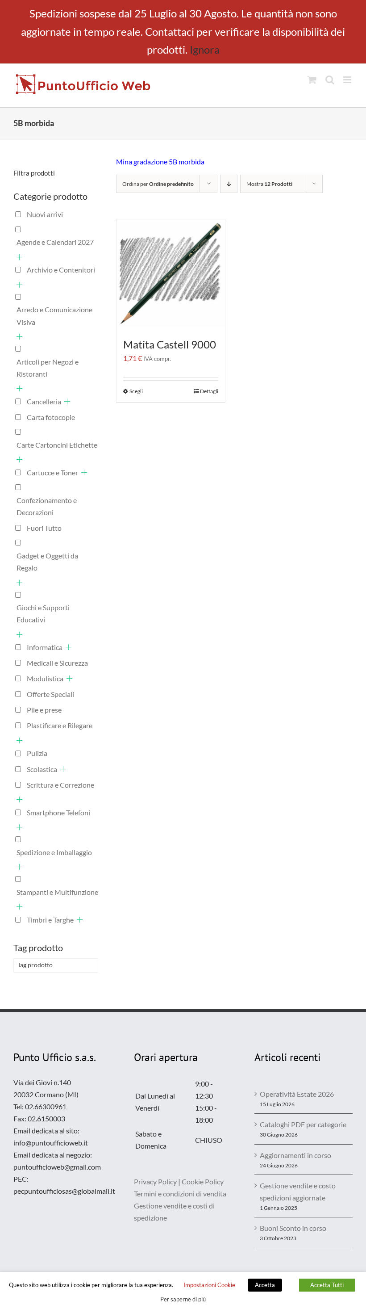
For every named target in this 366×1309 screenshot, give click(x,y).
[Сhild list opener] (19, 257)
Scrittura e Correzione (60, 784)
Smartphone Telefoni (58, 812)
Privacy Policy (155, 1181)
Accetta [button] (265, 1284)
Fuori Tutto (44, 528)
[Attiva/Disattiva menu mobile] (348, 79)
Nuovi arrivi (45, 214)
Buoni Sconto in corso (293, 1228)
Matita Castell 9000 (169, 344)
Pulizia (37, 753)
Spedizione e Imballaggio (54, 852)
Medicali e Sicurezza (57, 663)
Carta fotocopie (51, 417)
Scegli (136, 391)
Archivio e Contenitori (61, 269)
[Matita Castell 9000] (170, 273)
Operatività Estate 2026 (297, 1094)
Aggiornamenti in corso (295, 1155)
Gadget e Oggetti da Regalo (47, 561)
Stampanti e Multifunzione (57, 892)
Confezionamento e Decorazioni (47, 506)
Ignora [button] (205, 49)
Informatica (44, 647)
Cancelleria (44, 401)
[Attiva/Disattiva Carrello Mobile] (312, 79)
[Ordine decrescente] (228, 184)
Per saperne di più (183, 1299)
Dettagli (209, 391)
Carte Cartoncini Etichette (57, 445)
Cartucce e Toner (52, 472)
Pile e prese (44, 709)
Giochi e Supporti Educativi (43, 613)
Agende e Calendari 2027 (55, 242)
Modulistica (45, 678)
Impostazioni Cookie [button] (209, 1284)
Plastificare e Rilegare (59, 725)
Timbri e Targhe (50, 919)
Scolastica (42, 769)
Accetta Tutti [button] (327, 1284)
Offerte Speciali (50, 694)
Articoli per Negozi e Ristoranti (48, 367)
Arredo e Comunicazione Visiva (54, 315)
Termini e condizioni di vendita (180, 1193)
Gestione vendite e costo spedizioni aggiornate (298, 1191)
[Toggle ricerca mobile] (329, 79)
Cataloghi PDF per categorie (303, 1124)
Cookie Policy (203, 1181)
